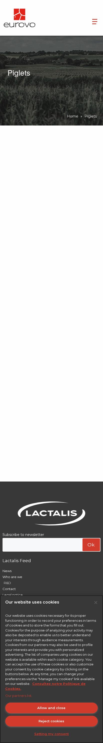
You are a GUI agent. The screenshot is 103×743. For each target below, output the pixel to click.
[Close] (95, 602)
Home (72, 116)
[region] (51, 669)
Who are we (12, 577)
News (7, 571)
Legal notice (12, 595)
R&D (7, 583)
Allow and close (51, 708)
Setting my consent (51, 734)
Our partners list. (18, 696)
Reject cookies (51, 721)
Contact (9, 589)
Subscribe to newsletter (23, 534)
